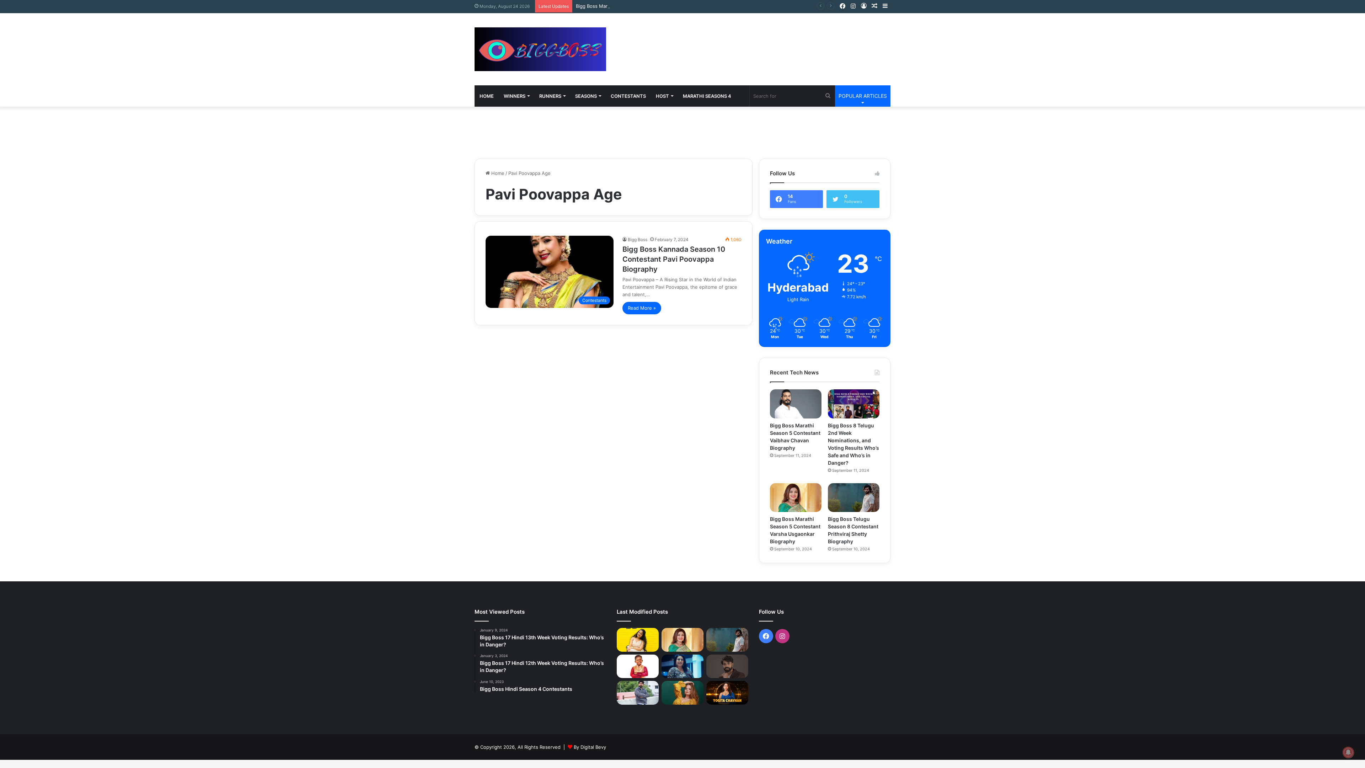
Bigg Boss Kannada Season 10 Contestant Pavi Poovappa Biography (673, 259)
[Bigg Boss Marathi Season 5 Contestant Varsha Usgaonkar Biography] (795, 497)
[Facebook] (842, 6)
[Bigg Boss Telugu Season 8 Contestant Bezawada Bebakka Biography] (682, 666)
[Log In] (863, 6)
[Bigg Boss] (540, 49)
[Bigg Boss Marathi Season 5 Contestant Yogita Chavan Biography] (727, 692)
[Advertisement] (753, 36)
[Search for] (828, 96)
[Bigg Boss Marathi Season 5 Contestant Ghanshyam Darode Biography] (638, 666)
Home (487, 96)
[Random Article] (874, 6)
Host (662, 96)
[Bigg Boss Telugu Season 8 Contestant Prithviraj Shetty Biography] (853, 497)
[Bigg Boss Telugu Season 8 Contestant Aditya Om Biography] (727, 666)
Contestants (628, 96)
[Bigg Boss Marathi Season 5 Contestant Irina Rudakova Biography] (682, 692)
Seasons (586, 96)
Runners (550, 96)
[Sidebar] (885, 6)
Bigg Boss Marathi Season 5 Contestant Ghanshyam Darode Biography (654, 6)
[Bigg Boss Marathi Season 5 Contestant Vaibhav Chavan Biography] (795, 403)
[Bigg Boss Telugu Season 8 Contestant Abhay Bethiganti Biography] (638, 693)
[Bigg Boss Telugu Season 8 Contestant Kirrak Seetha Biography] (638, 640)
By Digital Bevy (590, 747)
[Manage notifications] (1348, 752)
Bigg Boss (637, 239)
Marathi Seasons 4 (707, 96)
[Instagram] (853, 6)
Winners (514, 96)
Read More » (642, 308)
